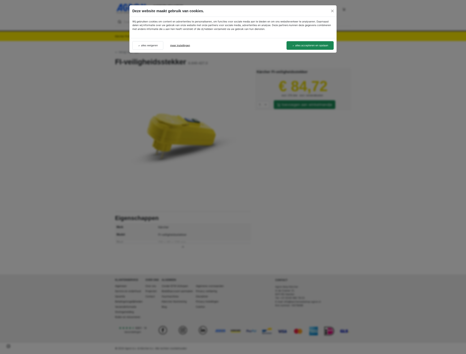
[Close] (332, 11)
